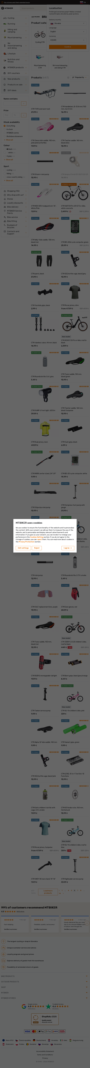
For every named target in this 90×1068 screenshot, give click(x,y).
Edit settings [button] (23, 548)
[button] (39, 539)
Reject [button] (36, 548)
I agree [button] (68, 548)
